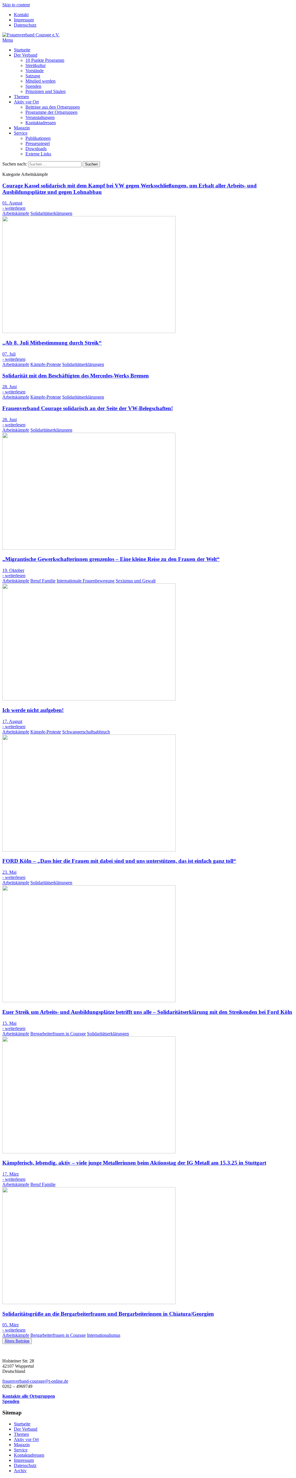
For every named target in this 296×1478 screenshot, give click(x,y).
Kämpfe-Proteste (45, 364)
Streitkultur (35, 65)
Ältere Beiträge (17, 1341)
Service (20, 133)
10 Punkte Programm (44, 60)
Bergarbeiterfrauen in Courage (58, 1033)
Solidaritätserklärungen (51, 213)
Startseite (22, 49)
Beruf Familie (43, 580)
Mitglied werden (40, 81)
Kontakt (21, 14)
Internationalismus (103, 1335)
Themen (21, 96)
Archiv (20, 1470)
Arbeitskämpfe (15, 213)
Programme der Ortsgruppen (51, 112)
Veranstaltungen (40, 117)
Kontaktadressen (40, 122)
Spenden (33, 86)
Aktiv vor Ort (26, 101)
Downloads (36, 148)
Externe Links (38, 153)
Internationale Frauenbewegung (85, 580)
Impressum (24, 19)
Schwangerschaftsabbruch (86, 731)
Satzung (32, 75)
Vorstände (34, 70)
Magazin (22, 127)
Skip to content (16, 4)
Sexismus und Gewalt (136, 580)
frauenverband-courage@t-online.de (35, 1381)
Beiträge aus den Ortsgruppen (52, 107)
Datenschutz (25, 25)
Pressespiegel (37, 143)
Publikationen (38, 138)
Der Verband (25, 55)
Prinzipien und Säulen (45, 91)
